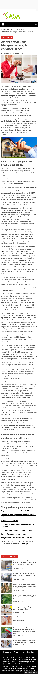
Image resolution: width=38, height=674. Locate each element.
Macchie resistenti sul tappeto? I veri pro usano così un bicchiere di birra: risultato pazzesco (24, 618)
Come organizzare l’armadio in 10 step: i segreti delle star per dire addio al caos (25, 641)
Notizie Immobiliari (7, 37)
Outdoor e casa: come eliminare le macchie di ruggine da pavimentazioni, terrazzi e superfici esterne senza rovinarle (24, 563)
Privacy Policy (19, 652)
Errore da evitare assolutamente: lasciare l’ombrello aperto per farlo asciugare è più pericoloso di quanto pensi (24, 630)
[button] (36, 24)
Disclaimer (31, 652)
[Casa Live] (11, 15)
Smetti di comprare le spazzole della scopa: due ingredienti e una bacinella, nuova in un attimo (24, 586)
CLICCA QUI (24, 544)
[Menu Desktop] (3, 24)
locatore (4, 251)
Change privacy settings (31, 672)
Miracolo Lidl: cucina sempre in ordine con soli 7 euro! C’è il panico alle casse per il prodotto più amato (24, 607)
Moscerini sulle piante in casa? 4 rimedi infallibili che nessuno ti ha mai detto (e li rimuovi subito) (25, 596)
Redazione (7, 652)
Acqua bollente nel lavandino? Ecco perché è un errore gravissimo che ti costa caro (24, 575)
